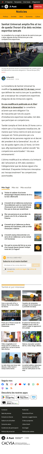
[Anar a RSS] (11, 388)
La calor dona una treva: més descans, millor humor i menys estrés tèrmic (11, 366)
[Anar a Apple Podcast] (3, 388)
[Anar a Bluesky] (25, 384)
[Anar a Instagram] (11, 384)
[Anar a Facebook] (3, 384)
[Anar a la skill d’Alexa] (34, 397)
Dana (21, 16)
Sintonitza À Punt (27, 413)
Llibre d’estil (26, 424)
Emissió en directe (7, 417)
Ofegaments (36, 2)
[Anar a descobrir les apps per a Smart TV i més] (10, 403)
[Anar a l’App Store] (22, 397)
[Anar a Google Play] (8, 397)
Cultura (37, 16)
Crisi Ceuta (26, 2)
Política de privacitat (8, 431)
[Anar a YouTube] (20, 384)
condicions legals (20, 269)
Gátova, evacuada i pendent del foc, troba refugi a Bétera (31, 344)
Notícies (21, 11)
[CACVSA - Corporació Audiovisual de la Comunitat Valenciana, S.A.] (16, 443)
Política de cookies (28, 431)
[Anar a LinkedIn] (7, 388)
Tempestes (17, 2)
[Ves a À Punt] (10, 6)
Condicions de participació (10, 428)
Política (5, 16)
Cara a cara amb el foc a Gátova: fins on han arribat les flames (10, 304)
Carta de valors (6, 424)
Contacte (4, 410)
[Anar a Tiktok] (16, 384)
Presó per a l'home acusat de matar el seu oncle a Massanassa (11, 324)
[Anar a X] (7, 384)
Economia (29, 16)
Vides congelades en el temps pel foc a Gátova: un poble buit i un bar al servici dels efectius (11, 346)
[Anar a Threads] (29, 384)
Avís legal (25, 428)
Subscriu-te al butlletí (8, 420)
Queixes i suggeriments (29, 417)
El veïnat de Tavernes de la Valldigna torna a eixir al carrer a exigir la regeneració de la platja (31, 325)
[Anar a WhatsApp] (33, 384)
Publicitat (25, 410)
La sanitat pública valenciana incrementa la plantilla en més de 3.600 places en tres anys (31, 367)
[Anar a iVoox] (38, 384)
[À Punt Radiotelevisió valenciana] (12, 438)
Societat (13, 16)
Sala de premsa (6, 413)
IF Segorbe (8, 2)
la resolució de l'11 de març (22, 89)
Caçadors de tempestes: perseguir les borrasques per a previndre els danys (31, 304)
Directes (38, 6)
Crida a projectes (27, 420)
